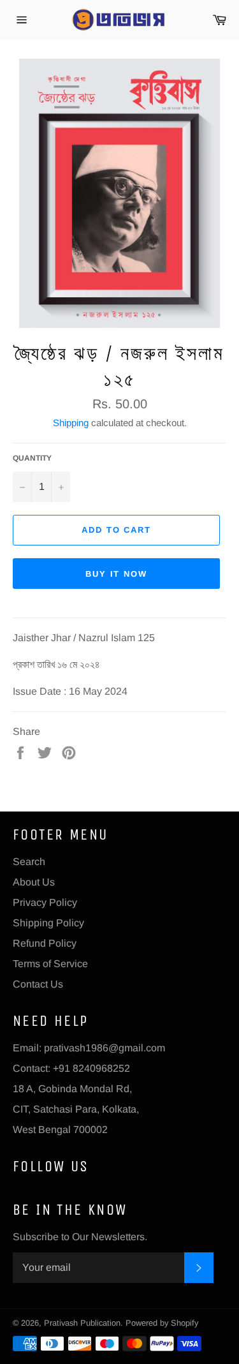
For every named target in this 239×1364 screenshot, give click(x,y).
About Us (34, 882)
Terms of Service (50, 963)
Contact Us (38, 984)
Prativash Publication (82, 1323)
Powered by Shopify (162, 1323)
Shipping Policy (48, 922)
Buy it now (116, 574)
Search (29, 861)
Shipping (71, 422)
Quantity (32, 458)
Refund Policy (44, 943)
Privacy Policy (45, 902)
